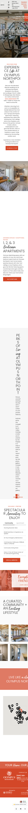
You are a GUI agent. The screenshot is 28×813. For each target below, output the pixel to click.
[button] (17, 708)
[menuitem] (20, 12)
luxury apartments (10, 99)
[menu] (2, 3)
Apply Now (25, 7)
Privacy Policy (24, 794)
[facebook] (9, 2)
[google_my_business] (9, 7)
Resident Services (24, 3)
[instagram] (9, 5)
